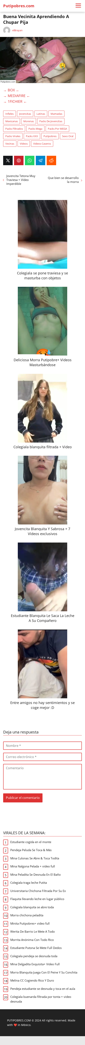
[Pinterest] (19, 160)
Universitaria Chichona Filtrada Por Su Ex (38, 891)
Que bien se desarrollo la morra (63, 180)
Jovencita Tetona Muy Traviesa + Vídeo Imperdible (20, 180)
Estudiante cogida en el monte (30, 842)
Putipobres (50, 136)
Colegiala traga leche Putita (28, 883)
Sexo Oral (67, 136)
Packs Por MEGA (57, 128)
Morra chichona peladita (26, 915)
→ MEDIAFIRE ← (16, 95)
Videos (24, 143)
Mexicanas (11, 121)
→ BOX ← (11, 90)
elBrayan (17, 30)
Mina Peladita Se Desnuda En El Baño (35, 874)
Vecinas (9, 143)
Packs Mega (35, 128)
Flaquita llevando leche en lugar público (37, 899)
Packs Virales (12, 136)
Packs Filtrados (14, 128)
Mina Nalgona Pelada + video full (32, 866)
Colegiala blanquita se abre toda (32, 907)
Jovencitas (25, 114)
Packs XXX (32, 136)
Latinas (41, 114)
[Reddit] (51, 160)
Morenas (28, 121)
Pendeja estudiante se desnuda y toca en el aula (42, 989)
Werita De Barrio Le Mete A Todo (32, 931)
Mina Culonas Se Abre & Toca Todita (34, 858)
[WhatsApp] (29, 160)
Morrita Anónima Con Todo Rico (32, 940)
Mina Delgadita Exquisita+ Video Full (35, 964)
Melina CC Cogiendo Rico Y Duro (32, 980)
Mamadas (56, 114)
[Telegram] (40, 160)
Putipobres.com (18, 5)
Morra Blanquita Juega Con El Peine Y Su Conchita (43, 972)
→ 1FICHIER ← (15, 101)
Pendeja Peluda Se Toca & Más (31, 850)
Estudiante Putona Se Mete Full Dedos (36, 948)
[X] (8, 160)
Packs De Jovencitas (50, 121)
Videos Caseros (42, 143)
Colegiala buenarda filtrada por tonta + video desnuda (40, 999)
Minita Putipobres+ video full (30, 923)
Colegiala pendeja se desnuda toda (33, 956)
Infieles (9, 114)
